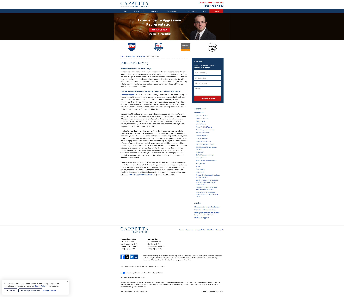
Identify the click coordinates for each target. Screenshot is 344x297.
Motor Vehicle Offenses (204, 127)
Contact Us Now (159, 30)
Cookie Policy (146, 273)
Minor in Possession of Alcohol (206, 161)
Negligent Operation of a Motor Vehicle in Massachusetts (206, 188)
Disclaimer (189, 230)
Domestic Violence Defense (205, 144)
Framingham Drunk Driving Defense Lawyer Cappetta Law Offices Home (134, 4)
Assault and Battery (202, 133)
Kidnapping (200, 172)
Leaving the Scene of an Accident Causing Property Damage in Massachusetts (207, 182)
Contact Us (216, 11)
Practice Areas (156, 11)
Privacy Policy (200, 230)
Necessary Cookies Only (30, 290)
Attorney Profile (139, 11)
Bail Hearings (200, 169)
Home (126, 11)
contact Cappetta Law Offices (140, 174)
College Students (202, 138)
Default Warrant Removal (204, 155)
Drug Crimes (200, 121)
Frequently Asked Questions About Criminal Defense (208, 176)
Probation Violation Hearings (204, 210)
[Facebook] (122, 257)
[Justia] (136, 257)
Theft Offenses (201, 124)
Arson (198, 166)
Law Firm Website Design (212, 291)
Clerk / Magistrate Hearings (205, 130)
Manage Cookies (157, 273)
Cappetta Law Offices (140, 291)
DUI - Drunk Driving (202, 118)
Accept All (11, 290)
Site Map (210, 230)
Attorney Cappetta (127, 95)
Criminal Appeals (202, 136)
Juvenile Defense (201, 116)
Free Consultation (191, 11)
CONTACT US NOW (208, 99)
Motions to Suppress (201, 218)
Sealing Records (201, 158)
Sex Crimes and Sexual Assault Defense (206, 148)
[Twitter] (127, 257)
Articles (197, 203)
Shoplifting (199, 152)
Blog (204, 11)
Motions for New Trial (203, 141)
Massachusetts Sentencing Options (207, 207)
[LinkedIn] (132, 257)
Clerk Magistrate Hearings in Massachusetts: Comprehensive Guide (207, 194)
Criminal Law (199, 113)
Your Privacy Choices (133, 273)
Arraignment (200, 164)
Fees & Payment (173, 11)
